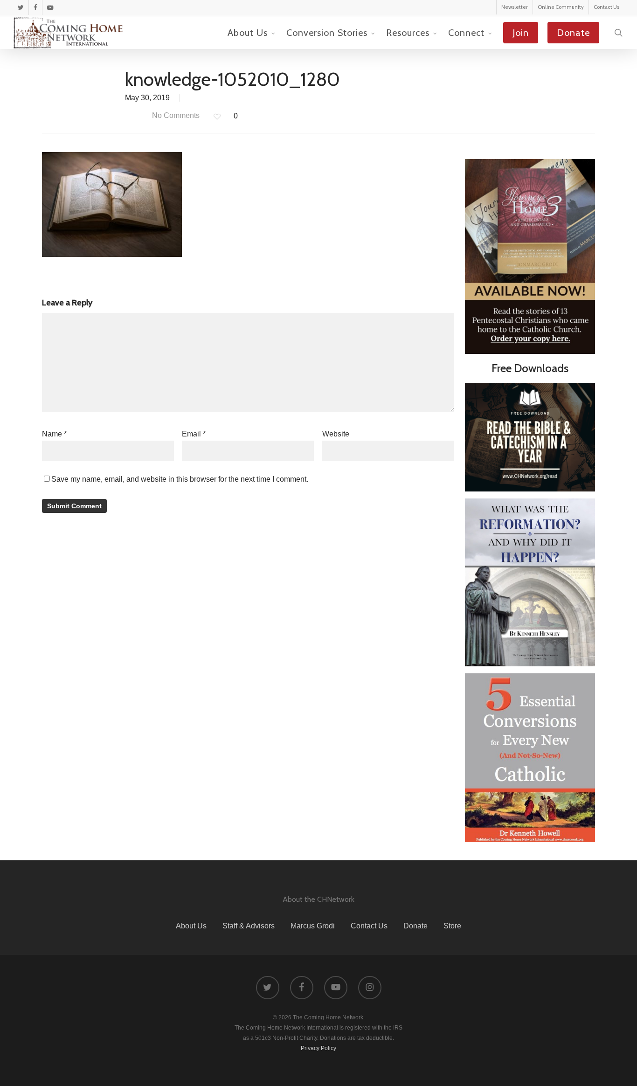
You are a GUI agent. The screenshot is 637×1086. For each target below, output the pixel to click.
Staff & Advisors (248, 926)
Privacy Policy (318, 1048)
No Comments (175, 115)
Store (452, 926)
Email (194, 434)
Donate (415, 926)
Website (335, 434)
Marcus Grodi (313, 926)
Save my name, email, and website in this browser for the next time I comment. (179, 479)
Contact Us (369, 926)
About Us (191, 926)
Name (54, 434)
